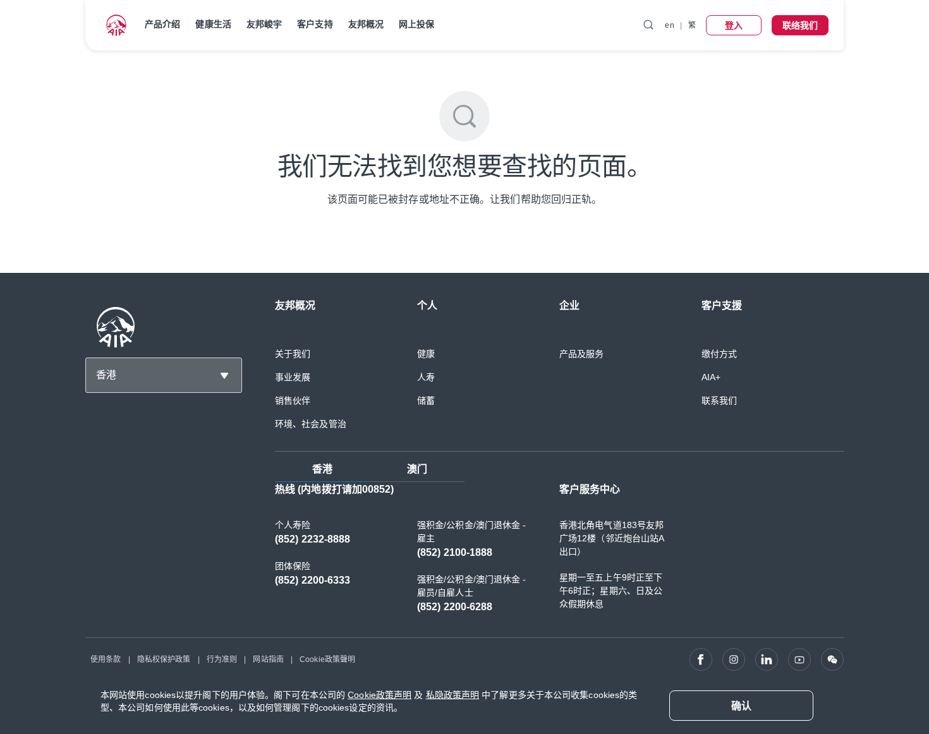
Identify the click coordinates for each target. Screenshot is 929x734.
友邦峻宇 (264, 24)
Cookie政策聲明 (327, 659)
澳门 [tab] (417, 469)
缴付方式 (719, 354)
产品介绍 (162, 24)
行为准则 (222, 659)
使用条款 (105, 659)
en (669, 25)
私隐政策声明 (453, 695)
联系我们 (719, 400)
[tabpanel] (559, 554)
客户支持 (314, 24)
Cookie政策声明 (379, 695)
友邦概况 (366, 24)
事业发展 (292, 377)
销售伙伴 (292, 400)
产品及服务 (581, 354)
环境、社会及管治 (310, 424)
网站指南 (268, 659)
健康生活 (213, 24)
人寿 (426, 377)
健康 (426, 354)
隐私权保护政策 (164, 659)
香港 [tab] (322, 469)
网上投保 (416, 24)
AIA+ (710, 377)
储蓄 (426, 400)
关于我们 (292, 354)
